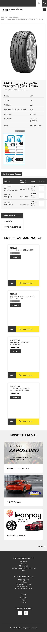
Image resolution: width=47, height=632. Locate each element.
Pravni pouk (23, 582)
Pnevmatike (13, 17)
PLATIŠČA (8, 221)
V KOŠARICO (27, 283)
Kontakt (23, 602)
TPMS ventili (23, 566)
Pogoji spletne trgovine (23, 584)
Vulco (23, 600)
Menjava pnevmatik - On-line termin (23, 568)
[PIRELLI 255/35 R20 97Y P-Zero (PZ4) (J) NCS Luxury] (23, 29)
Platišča (23, 564)
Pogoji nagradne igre (23, 586)
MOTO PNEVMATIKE (12, 227)
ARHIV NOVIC (41, 547)
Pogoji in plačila (23, 580)
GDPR (24, 570)
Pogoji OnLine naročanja (23, 588)
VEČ (11, 283)
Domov (4, 17)
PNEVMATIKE (9, 216)
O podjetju (23, 598)
